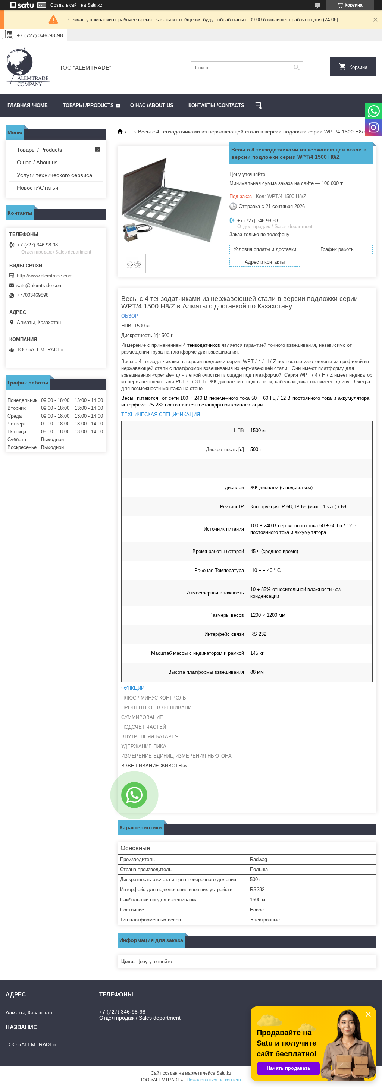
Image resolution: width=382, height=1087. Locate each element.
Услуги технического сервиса (54, 175)
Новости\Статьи (37, 188)
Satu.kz (223, 1073)
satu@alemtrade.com (39, 285)
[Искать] (296, 67)
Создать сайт (64, 5)
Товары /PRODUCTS (88, 105)
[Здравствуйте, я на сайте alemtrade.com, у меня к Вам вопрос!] (134, 795)
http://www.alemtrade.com (45, 276)
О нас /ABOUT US (151, 105)
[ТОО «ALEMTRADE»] (28, 67)
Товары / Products (39, 150)
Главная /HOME (27, 105)
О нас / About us (37, 162)
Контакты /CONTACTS (216, 105)
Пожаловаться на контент (214, 1080)
